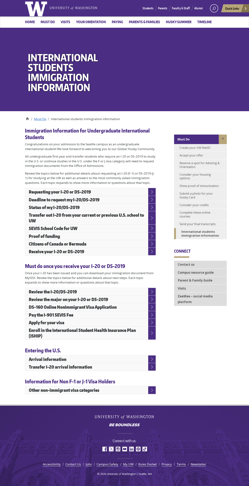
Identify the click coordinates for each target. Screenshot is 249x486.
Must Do (48, 22)
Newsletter (198, 464)
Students (148, 8)
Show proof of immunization (199, 186)
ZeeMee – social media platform (195, 299)
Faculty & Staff (181, 8)
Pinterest (138, 449)
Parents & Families (144, 22)
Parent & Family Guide (195, 280)
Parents (162, 8)
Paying (117, 22)
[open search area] (214, 8)
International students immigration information (200, 234)
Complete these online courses (195, 214)
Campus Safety (107, 464)
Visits (65, 22)
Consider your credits (194, 205)
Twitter (111, 449)
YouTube (124, 449)
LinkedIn (131, 449)
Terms (181, 464)
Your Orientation (91, 22)
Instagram (117, 449)
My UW (128, 464)
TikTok (144, 449)
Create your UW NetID (195, 148)
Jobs (89, 464)
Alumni (198, 8)
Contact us (186, 264)
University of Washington (37, 8)
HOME (30, 22)
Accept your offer (191, 155)
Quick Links (232, 8)
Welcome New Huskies (27, 117)
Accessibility (52, 464)
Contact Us (73, 464)
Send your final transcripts (198, 224)
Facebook (104, 449)
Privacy (167, 464)
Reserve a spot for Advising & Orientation (200, 165)
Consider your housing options (195, 176)
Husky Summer (178, 22)
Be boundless (124, 425)
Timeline (204, 22)
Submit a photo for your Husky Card (196, 195)
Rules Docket (147, 464)
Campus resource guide (196, 272)
